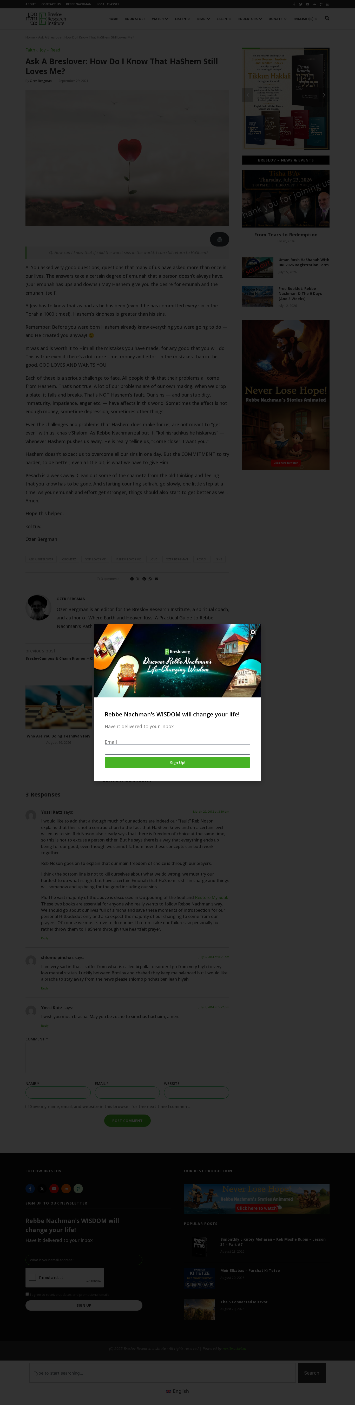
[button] (253, 632)
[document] (177, 702)
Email (111, 742)
